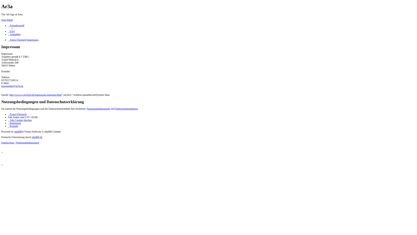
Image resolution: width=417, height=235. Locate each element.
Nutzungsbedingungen (98, 108)
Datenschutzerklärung (126, 108)
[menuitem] (11, 31)
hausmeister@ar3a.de (12, 86)
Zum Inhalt (7, 20)
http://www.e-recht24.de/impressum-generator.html (35, 95)
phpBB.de (37, 137)
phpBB (18, 131)
